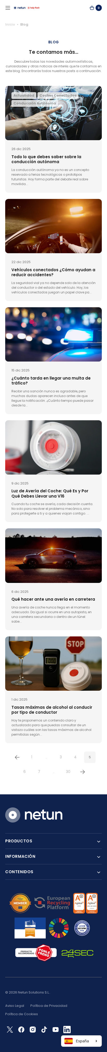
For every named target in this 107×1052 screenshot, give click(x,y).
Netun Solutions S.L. (34, 992)
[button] (8, 8)
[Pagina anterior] (17, 757)
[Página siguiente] (82, 772)
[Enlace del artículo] (53, 139)
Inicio (10, 24)
